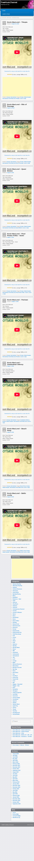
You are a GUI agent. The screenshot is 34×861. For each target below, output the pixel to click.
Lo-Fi (14, 659)
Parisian (18, 356)
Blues (14, 595)
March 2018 (15, 762)
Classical (15, 607)
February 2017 (16, 782)
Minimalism (15, 665)
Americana (15, 590)
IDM (14, 650)
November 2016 (16, 787)
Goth (14, 642)
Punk (14, 680)
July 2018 (15, 755)
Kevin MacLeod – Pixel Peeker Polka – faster (16, 234)
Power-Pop (15, 677)
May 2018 (15, 758)
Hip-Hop (15, 645)
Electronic (15, 627)
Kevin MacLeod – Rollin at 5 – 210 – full (22, 734)
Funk (14, 639)
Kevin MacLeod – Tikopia (17, 22)
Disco (14, 615)
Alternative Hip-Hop (17, 585)
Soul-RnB (15, 694)
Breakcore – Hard (17, 599)
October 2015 (16, 802)
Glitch (14, 640)
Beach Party (23, 486)
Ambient (15, 587)
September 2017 (16, 770)
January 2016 (16, 797)
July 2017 (15, 773)
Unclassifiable (16, 714)
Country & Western (17, 612)
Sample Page (6, 14)
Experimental (16, 630)
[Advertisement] (13, 86)
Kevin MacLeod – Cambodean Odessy (15, 363)
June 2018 (15, 757)
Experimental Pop (17, 632)
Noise (14, 670)
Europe (8, 97)
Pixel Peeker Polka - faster (22, 292)
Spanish (15, 700)
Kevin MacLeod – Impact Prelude (21, 731)
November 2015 (16, 800)
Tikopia (17, 98)
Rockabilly (15, 689)
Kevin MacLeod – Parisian (17, 300)
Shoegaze (15, 690)
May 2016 (15, 792)
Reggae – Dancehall (17, 684)
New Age (15, 669)
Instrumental (16, 654)
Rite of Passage (19, 163)
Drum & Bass (16, 620)
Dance (14, 614)
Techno (14, 707)
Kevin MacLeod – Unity (18, 733)
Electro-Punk (16, 624)
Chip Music (15, 604)
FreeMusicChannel (9, 2)
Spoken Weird (16, 704)
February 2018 (16, 763)
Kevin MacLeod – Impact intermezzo (21, 729)
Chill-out (15, 602)
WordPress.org (16, 817)
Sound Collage (16, 697)
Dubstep (15, 622)
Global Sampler (27, 97)
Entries (16, 814)
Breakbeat (15, 597)
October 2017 (16, 768)
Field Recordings (17, 634)
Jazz (14, 657)
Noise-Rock (15, 672)
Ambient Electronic (17, 589)
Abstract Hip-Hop (17, 584)
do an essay (16, 745)
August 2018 (16, 753)
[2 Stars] (8, 74)
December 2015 (16, 798)
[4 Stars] (10, 74)
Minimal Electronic (17, 664)
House (14, 649)
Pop (14, 674)
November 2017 (16, 767)
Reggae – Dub (16, 685)
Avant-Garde (16, 592)
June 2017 (15, 775)
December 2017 (16, 765)
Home (3, 10)
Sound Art (15, 695)
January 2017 (16, 783)
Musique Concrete (17, 667)
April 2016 (15, 793)
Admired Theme (30, 824)
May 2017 (15, 777)
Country (15, 610)
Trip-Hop (15, 710)
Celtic (14, 600)
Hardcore (15, 644)
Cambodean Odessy (24, 420)
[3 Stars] (9, 74)
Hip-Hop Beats (16, 647)
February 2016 (16, 795)
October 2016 (16, 788)
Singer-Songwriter (17, 692)
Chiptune (15, 605)
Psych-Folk (15, 679)
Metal (14, 662)
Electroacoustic (16, 625)
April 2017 (15, 778)
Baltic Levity (23, 550)
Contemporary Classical (18, 609)
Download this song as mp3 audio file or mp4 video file (17, 71)
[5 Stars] (11, 74)
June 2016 (15, 790)
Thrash (14, 709)
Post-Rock (15, 675)
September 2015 (16, 803)
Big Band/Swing (17, 594)
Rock (14, 687)
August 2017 (16, 772)
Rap (14, 682)
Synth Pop (15, 705)
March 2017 (15, 780)
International (13, 97)
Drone (14, 619)
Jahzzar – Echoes (24, 745)
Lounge (14, 660)
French (14, 637)
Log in (14, 812)
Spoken (14, 702)
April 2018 (15, 760)
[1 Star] (7, 74)
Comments (16, 815)
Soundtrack (15, 699)
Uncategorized (16, 712)
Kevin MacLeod (12, 98)
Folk (14, 635)
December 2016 (16, 785)
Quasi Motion (19, 227)
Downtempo (16, 617)
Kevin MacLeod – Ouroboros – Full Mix (22, 736)
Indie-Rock (15, 652)
